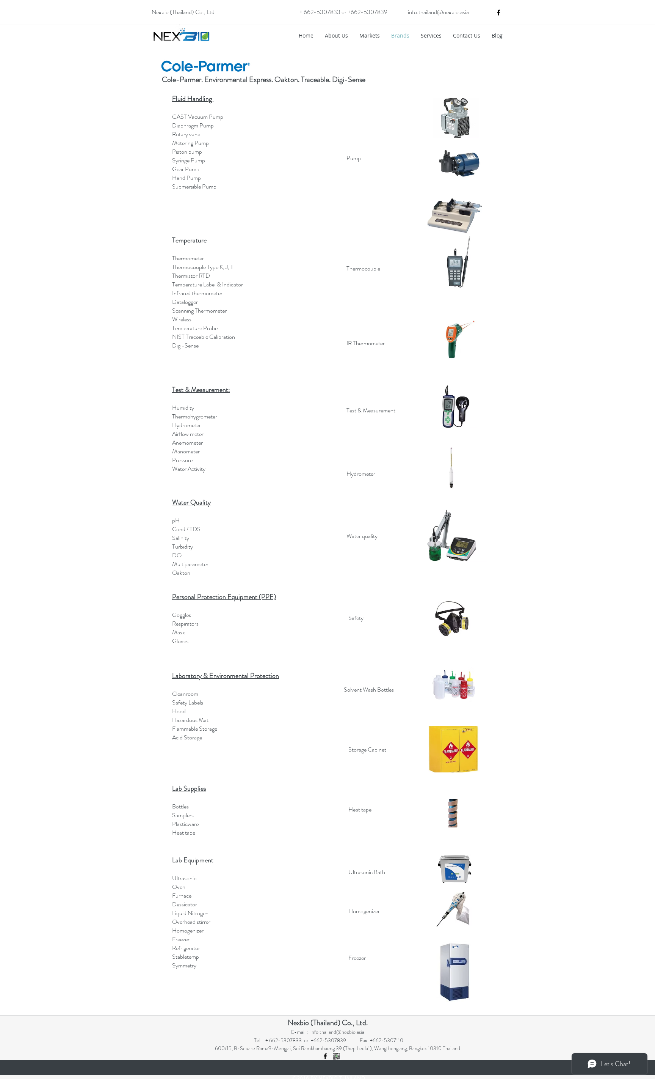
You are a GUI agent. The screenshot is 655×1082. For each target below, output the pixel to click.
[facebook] (498, 12)
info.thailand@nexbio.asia (438, 12)
